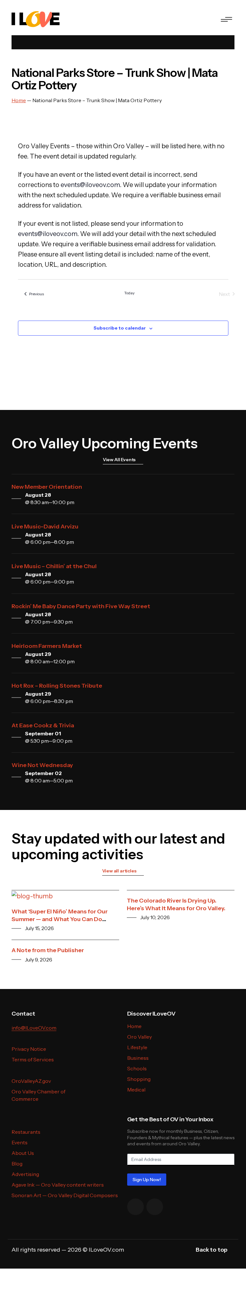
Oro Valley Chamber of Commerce (38, 1095)
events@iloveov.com (90, 185)
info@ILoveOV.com (34, 1028)
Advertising (25, 1174)
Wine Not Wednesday (42, 765)
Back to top (211, 1249)
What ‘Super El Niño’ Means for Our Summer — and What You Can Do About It (60, 919)
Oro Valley (139, 1037)
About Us (23, 1153)
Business (138, 1058)
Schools (137, 1068)
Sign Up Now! (147, 1179)
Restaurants (26, 1132)
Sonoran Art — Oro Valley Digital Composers (65, 1195)
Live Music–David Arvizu (45, 526)
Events (20, 1142)
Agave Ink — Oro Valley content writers (58, 1184)
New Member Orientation (47, 486)
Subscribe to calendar (120, 328)
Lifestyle (137, 1047)
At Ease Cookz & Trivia (43, 725)
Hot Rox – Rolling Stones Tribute (57, 685)
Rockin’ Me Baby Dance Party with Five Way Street (81, 606)
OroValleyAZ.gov (31, 1081)
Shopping (139, 1079)
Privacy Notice (29, 1049)
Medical (136, 1089)
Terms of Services (33, 1059)
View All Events (119, 459)
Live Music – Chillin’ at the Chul (54, 566)
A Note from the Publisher (48, 950)
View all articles (119, 871)
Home (134, 1026)
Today (129, 292)
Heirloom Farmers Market (47, 646)
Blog (17, 1163)
